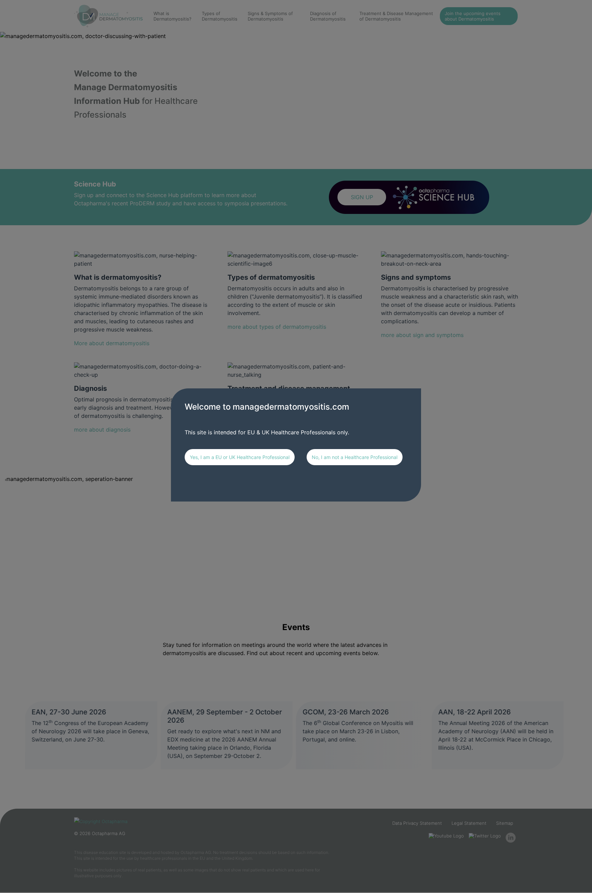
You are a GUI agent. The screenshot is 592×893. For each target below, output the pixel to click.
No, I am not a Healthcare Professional (354, 457)
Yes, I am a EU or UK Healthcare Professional (239, 457)
